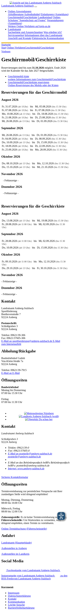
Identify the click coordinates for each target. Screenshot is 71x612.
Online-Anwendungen (19, 11)
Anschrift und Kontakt (19, 38)
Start (3, 47)
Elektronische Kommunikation (48, 38)
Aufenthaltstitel (32, 14)
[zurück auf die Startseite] (35, 2)
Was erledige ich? (53, 32)
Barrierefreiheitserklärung (21, 607)
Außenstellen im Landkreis (15, 553)
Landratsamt (14, 29)
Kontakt (12, 598)
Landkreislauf (45, 17)
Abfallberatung (16, 14)
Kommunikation (16, 601)
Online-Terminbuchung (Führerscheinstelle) (24, 528)
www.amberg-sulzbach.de (26, 468)
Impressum (13, 592)
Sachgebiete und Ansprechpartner (25, 32)
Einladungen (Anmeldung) (55, 14)
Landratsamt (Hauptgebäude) (16, 542)
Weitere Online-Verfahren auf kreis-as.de (29, 26)
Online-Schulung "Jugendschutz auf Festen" (34, 19)
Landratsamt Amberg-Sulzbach (17, 5)
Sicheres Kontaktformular (14, 477)
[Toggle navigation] (35, 6)
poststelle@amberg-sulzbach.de (30, 455)
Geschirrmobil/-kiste (37, 78)
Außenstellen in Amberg (14, 548)
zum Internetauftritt (11, 344)
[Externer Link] (39, 413)
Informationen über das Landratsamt (43, 35)
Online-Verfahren (16, 47)
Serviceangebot (16, 35)
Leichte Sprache (16, 604)
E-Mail (30, 341)
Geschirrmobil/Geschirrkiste (22, 17)
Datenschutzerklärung (19, 595)
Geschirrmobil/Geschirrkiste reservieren (33, 84)
